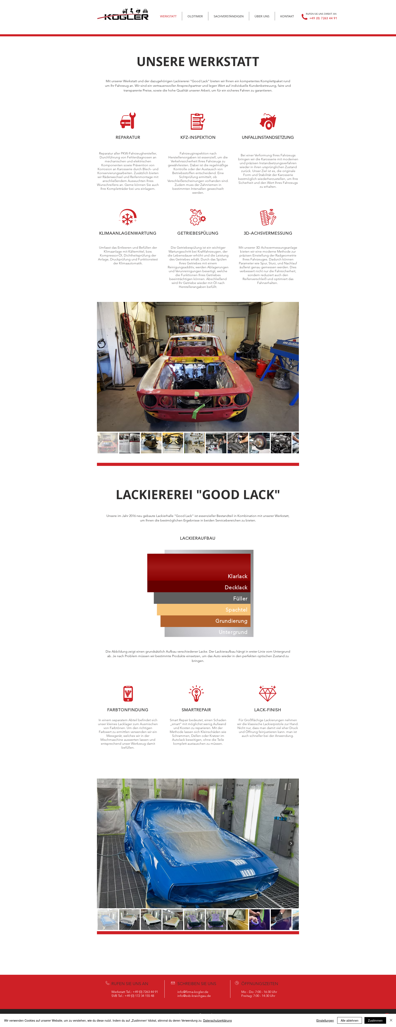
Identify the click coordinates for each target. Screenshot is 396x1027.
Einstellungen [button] (325, 1020)
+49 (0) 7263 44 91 (323, 18)
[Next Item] (291, 367)
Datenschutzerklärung (217, 1020)
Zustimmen (375, 1020)
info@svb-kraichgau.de (194, 996)
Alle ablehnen (349, 1020)
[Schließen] (391, 1020)
